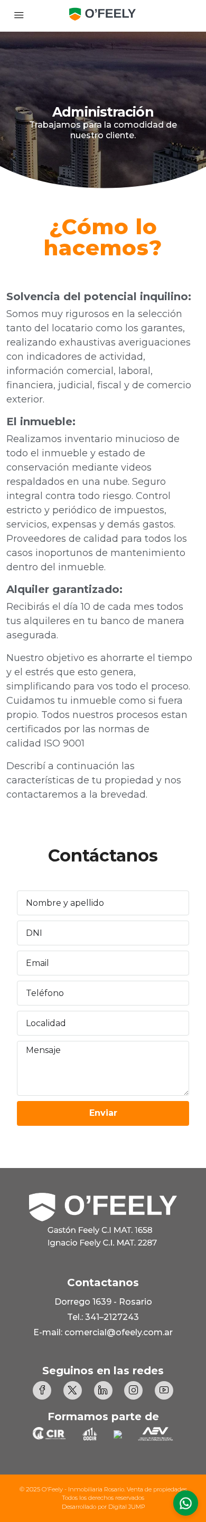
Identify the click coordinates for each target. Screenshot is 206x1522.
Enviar (103, 1113)
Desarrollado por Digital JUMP (103, 1506)
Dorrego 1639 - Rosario (103, 1302)
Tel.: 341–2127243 (103, 1317)
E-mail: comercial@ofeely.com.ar (103, 1332)
